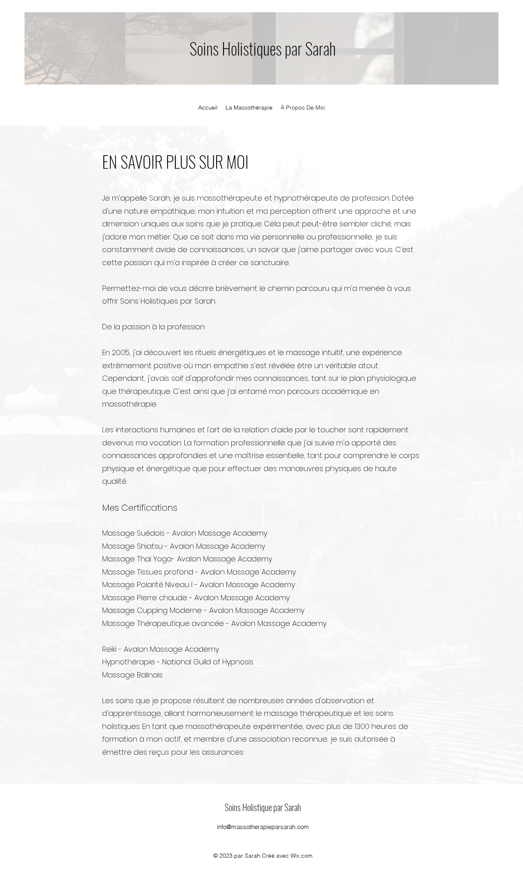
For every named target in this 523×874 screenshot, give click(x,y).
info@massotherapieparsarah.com (263, 827)
